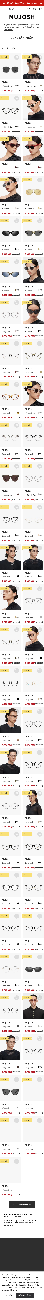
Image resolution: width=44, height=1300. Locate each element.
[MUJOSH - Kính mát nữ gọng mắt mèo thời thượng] (10, 270)
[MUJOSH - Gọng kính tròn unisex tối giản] (10, 1006)
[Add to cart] (16, 57)
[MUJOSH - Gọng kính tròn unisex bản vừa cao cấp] (33, 597)
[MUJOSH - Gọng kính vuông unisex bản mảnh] (10, 597)
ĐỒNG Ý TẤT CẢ (24, 1295)
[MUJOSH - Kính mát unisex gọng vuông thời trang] (33, 393)
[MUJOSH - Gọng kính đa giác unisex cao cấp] (33, 1129)
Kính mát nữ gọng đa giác (12, 86)
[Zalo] (31, 1234)
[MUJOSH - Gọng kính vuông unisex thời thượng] (10, 516)
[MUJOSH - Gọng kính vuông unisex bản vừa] (10, 884)
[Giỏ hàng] (40, 9)
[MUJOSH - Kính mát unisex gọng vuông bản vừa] (10, 475)
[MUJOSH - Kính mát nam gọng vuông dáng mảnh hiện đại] (33, 189)
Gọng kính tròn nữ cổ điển (12, 986)
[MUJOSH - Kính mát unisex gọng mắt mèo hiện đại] (33, 148)
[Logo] (11, 9)
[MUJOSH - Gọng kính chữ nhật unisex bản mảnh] (33, 516)
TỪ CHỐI (8, 1295)
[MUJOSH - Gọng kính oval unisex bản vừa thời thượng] (10, 1047)
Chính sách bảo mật (32, 1287)
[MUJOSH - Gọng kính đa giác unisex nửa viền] (10, 434)
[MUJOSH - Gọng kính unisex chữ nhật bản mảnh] (33, 638)
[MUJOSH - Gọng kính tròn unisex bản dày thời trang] (10, 393)
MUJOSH (6, 82)
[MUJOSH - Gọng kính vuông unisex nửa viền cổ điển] (10, 352)
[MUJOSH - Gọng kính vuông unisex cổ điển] (10, 679)
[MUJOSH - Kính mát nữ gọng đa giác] (10, 66)
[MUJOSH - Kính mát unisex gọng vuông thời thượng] (10, 1088)
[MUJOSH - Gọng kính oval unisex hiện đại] (10, 311)
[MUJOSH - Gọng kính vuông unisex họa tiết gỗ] (10, 720)
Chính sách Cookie (16, 1287)
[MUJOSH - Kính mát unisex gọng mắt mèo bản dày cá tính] (10, 148)
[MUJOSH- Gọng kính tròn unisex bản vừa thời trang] (33, 66)
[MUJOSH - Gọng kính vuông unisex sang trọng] (33, 761)
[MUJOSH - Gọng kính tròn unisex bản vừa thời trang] (33, 843)
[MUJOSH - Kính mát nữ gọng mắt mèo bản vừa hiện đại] (33, 270)
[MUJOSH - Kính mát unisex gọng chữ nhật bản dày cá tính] (33, 107)
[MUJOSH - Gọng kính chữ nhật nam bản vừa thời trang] (10, 843)
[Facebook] (13, 1234)
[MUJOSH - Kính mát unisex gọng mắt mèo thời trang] (10, 229)
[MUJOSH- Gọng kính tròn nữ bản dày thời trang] (10, 107)
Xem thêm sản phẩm (22, 1205)
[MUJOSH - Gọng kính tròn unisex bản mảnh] (10, 802)
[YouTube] (25, 1234)
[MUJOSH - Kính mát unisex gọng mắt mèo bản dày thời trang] (10, 189)
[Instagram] (19, 1234)
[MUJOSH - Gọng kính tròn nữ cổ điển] (10, 966)
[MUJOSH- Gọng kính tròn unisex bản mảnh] (33, 475)
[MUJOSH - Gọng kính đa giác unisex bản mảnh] (10, 557)
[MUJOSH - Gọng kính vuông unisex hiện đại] (33, 352)
